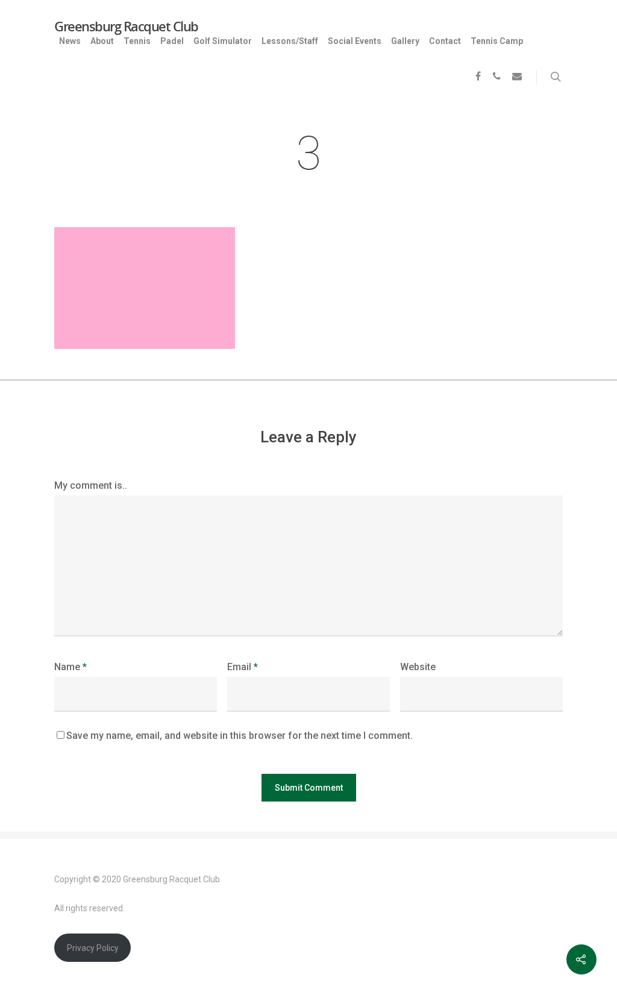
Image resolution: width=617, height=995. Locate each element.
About (102, 41)
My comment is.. (90, 485)
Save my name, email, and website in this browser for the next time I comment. (239, 735)
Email (242, 667)
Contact (445, 41)
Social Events (354, 41)
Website (418, 667)
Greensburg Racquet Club (126, 26)
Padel (172, 41)
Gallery (405, 41)
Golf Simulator (222, 41)
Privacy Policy (93, 948)
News (70, 41)
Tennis (137, 41)
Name (70, 667)
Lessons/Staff (290, 41)
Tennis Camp (497, 41)
